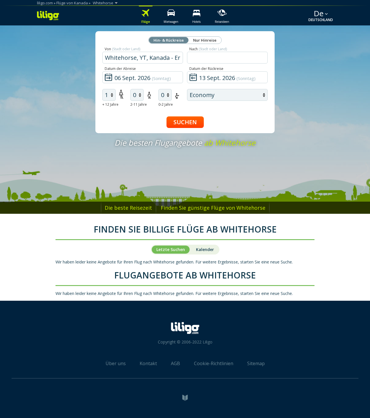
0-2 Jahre (165, 104)
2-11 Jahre (138, 104)
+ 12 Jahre (110, 104)
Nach (208, 49)
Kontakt (148, 363)
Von (122, 49)
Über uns (116, 363)
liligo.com (45, 2)
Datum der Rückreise (206, 68)
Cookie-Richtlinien (213, 363)
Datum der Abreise (120, 68)
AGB (175, 363)
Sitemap (256, 363)
